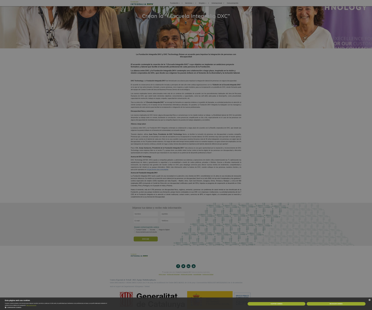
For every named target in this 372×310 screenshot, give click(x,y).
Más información (31, 305)
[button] (58, 307)
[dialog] (186, 304)
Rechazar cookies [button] (336, 303)
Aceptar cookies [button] (276, 303)
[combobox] (370, 300)
